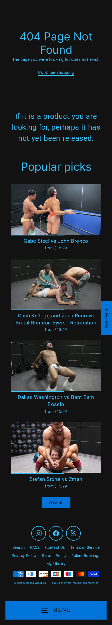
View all (56, 502)
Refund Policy (54, 555)
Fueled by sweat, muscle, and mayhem (75, 583)
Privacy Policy (24, 555)
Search (19, 547)
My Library (56, 564)
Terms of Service (84, 547)
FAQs (35, 547)
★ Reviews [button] (106, 318)
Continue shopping (56, 72)
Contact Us (55, 547)
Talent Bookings (86, 555)
